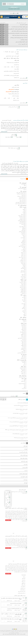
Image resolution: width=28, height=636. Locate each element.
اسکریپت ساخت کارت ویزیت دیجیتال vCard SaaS (20, 413)
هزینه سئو (25, 445)
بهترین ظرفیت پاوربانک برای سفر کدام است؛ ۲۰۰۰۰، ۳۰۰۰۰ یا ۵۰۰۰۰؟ (15, 26)
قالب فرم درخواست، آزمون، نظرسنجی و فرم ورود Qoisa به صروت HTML (16, 429)
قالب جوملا (23, 341)
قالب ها (25, 323)
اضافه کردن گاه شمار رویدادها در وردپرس (20, 120)
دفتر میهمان (23, 241)
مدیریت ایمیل (23, 253)
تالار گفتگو (23, 583)
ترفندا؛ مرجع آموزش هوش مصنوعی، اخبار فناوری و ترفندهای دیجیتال (15, 28)
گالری (24, 315)
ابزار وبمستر (24, 191)
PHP (24, 185)
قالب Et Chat (23, 325)
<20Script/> (14, 7)
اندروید (24, 321)
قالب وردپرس (24, 467)
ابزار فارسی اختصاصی (22, 198)
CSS (24, 208)
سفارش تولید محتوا (23, 458)
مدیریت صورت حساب (22, 257)
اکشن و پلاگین (23, 381)
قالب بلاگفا (23, 355)
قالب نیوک (23, 346)
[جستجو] (4, 4)
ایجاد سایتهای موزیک (22, 226)
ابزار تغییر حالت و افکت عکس (20, 192)
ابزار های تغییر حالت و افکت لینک (20, 202)
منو (24, 313)
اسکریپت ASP (23, 214)
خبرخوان (24, 307)
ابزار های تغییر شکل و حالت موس (20, 203)
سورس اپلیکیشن (23, 319)
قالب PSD (23, 333)
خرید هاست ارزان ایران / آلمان (21, 49)
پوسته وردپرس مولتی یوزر (21, 352)
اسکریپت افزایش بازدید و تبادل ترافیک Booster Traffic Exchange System (11, 619)
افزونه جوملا (23, 284)
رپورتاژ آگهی (24, 317)
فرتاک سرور (25, 83)
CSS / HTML (23, 184)
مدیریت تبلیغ (23, 254)
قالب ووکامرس (23, 349)
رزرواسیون (23, 243)
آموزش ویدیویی (24, 187)
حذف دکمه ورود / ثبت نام (23, 44)
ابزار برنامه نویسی (22, 367)
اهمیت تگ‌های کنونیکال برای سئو (21, 41)
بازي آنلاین (23, 227)
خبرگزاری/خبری (23, 237)
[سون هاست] (12, 13)
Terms (23, 630)
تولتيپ (24, 304)
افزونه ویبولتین (23, 290)
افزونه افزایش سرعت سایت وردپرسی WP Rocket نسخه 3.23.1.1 (17, 417)
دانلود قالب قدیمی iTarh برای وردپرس (15, 603)
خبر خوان (24, 235)
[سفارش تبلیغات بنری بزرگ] (14, 134)
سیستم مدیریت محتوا (22, 246)
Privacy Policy (19, 630)
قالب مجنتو (23, 344)
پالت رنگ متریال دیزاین (21, 591)
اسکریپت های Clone (22, 216)
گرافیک (25, 378)
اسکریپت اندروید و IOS (22, 215)
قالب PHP (23, 330)
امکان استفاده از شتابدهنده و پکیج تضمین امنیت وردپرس (11, 72)
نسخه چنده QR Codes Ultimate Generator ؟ (19, 35)
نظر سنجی (23, 264)
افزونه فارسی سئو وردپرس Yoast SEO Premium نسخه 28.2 (18, 421)
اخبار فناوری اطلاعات (23, 205)
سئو (24, 363)
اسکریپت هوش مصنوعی (21, 220)
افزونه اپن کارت (23, 283)
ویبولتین (24, 350)
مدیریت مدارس (23, 259)
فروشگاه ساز (23, 249)
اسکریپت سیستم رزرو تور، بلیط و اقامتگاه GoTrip (20, 433)
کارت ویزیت (23, 388)
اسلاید (24, 296)
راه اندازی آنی (16, 64)
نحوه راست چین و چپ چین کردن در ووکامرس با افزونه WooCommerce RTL (11, 614)
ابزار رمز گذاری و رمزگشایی (21, 193)
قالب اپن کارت (23, 336)
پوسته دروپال (23, 351)
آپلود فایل (25, 482)
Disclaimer (26, 630)
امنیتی (24, 225)
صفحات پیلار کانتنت (24, 39)
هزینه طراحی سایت (23, 455)
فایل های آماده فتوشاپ (21, 383)
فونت (24, 384)
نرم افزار (25, 366)
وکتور (24, 387)
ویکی (24, 269)
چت (24, 273)
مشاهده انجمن (2, 22)
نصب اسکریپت (22, 588)
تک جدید (25, 470)
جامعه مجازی (23, 230)
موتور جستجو (23, 263)
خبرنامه (24, 236)
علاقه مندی (23, 247)
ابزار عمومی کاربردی (22, 197)
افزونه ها (9, 120)
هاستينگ (24, 265)
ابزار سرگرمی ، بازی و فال (21, 196)
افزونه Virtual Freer (22, 282)
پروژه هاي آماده (24, 375)
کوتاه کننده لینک (23, 276)
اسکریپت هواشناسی (22, 219)
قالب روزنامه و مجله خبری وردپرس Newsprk (20, 437)
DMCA (16, 630)
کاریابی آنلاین (23, 274)
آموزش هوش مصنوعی (23, 473)
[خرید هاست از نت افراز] (14, 135)
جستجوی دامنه (23, 232)
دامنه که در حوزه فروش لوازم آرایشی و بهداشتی (18, 37)
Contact (13, 630)
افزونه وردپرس (4, 120)
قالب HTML (23, 329)
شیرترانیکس (23, 293)
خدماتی (24, 238)
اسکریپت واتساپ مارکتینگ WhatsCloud (21, 409)
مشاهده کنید (8, 520)
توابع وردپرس (23, 586)
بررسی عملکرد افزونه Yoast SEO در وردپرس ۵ (14, 608)
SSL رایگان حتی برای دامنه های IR (13, 62)
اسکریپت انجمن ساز (23, 24)
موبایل (24, 314)
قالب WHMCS (23, 334)
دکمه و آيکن (23, 308)
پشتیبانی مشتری (23, 271)
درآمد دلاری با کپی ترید (23, 452)
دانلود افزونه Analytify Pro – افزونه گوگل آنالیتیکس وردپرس (18, 425)
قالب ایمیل (23, 339)
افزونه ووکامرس (23, 289)
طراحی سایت (23, 372)
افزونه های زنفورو (22, 287)
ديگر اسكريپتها (10, 163)
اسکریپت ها (16, 163)
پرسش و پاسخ (23, 270)
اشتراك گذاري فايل (22, 221)
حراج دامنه (25, 479)
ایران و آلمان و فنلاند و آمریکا (14, 93)
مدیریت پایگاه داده (22, 260)
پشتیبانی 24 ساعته (15, 95)
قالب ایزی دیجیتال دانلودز (21, 338)
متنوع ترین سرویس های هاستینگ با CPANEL (11, 52)
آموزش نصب (23, 361)
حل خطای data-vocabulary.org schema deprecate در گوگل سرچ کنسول (11, 598)
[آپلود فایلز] (16, 13)
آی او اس (24, 320)
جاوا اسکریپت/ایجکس (22, 231)
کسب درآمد (23, 275)
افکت (24, 298)
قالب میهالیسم (23, 345)
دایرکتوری (23, 240)
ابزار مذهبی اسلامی (22, 201)
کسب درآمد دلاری (24, 461)
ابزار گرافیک (23, 370)
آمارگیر (24, 210)
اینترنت (24, 189)
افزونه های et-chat (22, 285)
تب (24, 302)
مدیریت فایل (23, 258)
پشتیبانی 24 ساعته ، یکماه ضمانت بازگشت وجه (11, 67)
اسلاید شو (23, 297)
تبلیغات (24, 576)
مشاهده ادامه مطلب (4, 131)
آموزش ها (23, 362)
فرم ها (24, 248)
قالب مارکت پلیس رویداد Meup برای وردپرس (20, 405)
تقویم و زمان (23, 303)
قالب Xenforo (23, 335)
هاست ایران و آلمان (15, 87)
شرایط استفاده (22, 589)
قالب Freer (23, 328)
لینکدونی (24, 251)
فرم (24, 309)
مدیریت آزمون (23, 252)
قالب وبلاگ (24, 354)
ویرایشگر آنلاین (23, 268)
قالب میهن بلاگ (23, 358)
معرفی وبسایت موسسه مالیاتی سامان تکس (19, 31)
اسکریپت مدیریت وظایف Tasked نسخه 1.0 (20, 161)
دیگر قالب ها (23, 324)
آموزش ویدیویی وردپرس (21, 188)
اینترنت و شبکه (23, 371)
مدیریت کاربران (5, 163)
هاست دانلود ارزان (24, 476)
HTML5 (24, 209)
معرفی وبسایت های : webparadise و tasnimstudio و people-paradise (15, 33)
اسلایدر (24, 213)
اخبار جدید (25, 464)
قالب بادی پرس (23, 340)
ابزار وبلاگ (23, 581)
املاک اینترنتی (23, 224)
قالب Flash (23, 327)
